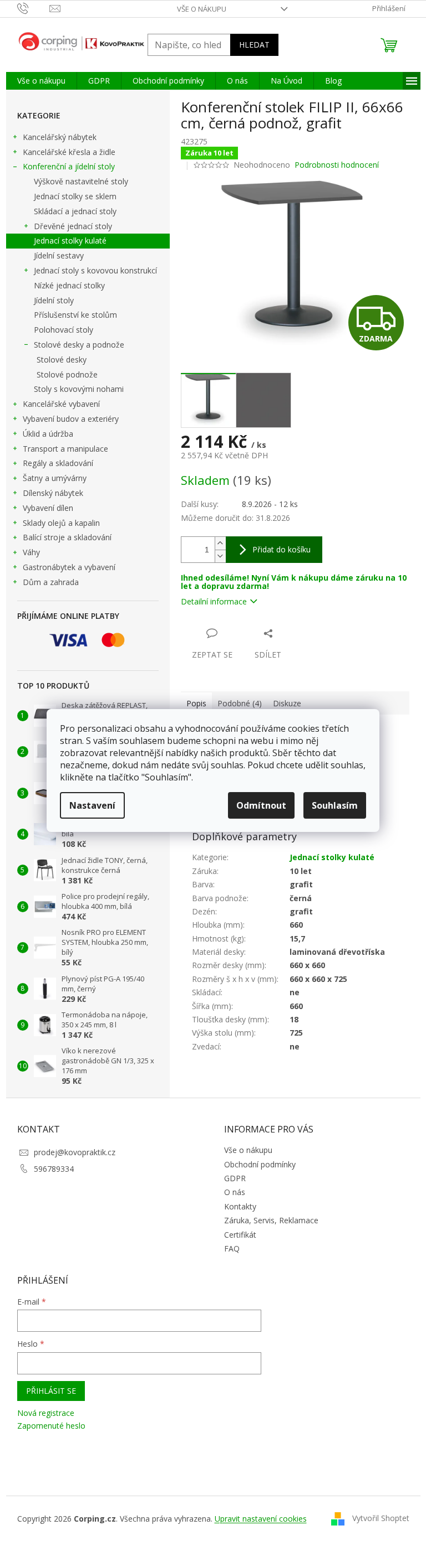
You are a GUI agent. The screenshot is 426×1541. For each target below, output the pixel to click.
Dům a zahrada (51, 582)
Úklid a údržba (48, 433)
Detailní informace (214, 601)
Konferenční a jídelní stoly (69, 166)
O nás (234, 1192)
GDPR (235, 1178)
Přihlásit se (51, 1390)
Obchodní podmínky (260, 1164)
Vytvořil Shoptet (380, 1518)
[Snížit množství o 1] (220, 556)
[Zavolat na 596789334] (33, 8)
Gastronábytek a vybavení (69, 567)
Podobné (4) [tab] (239, 703)
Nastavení (92, 805)
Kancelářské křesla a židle (69, 152)
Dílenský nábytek (53, 493)
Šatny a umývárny (55, 478)
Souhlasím (335, 805)
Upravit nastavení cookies (261, 1518)
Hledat (254, 44)
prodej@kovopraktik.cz (74, 1152)
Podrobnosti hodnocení (337, 164)
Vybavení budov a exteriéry (71, 418)
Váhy (31, 552)
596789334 (54, 1168)
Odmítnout (261, 805)
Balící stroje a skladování (67, 537)
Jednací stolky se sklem (75, 196)
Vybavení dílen (48, 508)
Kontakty (240, 1206)
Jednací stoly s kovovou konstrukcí (95, 270)
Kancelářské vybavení (61, 404)
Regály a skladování (58, 463)
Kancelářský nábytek (60, 137)
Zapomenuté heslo (51, 1425)
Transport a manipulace (65, 448)
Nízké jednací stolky (69, 285)
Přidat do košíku (281, 549)
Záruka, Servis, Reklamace (271, 1220)
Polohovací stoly (63, 329)
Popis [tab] (196, 703)
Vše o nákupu (201, 9)
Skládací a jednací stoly (75, 211)
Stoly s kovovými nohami (79, 389)
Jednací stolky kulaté (70, 240)
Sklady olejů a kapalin (61, 523)
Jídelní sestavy (59, 255)
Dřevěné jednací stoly (73, 226)
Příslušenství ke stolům (75, 314)
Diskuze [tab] (287, 703)
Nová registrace (45, 1413)
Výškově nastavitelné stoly (81, 181)
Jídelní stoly (54, 300)
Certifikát (240, 1234)
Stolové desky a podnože (79, 344)
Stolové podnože (67, 374)
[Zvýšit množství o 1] (220, 543)
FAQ (232, 1248)
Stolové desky (62, 359)
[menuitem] (41, 81)
